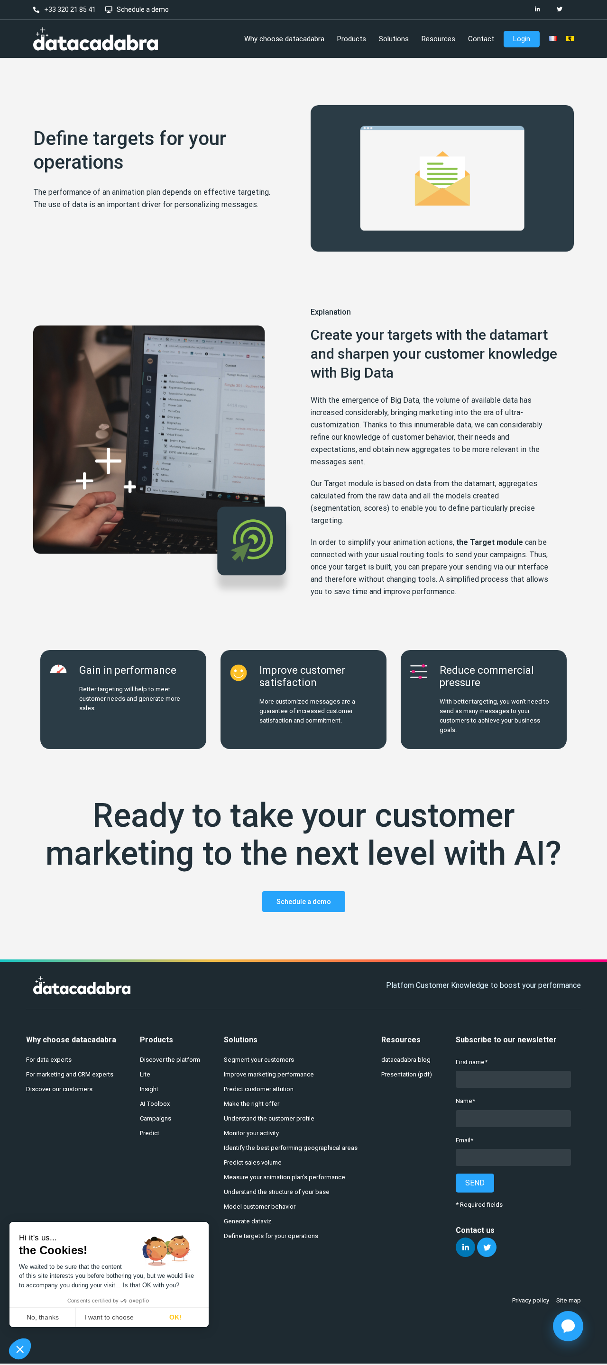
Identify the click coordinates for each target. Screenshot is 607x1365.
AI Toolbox (155, 1103)
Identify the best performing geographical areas (291, 1147)
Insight (149, 1089)
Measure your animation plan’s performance (284, 1177)
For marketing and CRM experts (69, 1074)
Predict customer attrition (259, 1089)
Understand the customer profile (269, 1118)
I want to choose (109, 1317)
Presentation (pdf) (406, 1074)
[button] (20, 1349)
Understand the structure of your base (277, 1191)
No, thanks (43, 1317)
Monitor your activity (251, 1133)
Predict (149, 1133)
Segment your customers (259, 1059)
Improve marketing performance (269, 1074)
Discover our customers (59, 1089)
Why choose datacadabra (71, 1039)
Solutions (241, 1039)
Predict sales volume (253, 1162)
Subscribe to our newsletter (506, 1039)
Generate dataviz (247, 1221)
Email (463, 1140)
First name (470, 1062)
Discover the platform (170, 1059)
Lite (145, 1074)
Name (464, 1100)
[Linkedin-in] (537, 9)
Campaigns (155, 1118)
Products (156, 1039)
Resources (401, 1039)
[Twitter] (559, 9)
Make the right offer (251, 1103)
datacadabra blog (406, 1059)
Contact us (475, 1230)
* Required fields (479, 1204)
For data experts (49, 1059)
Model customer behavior (259, 1206)
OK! (175, 1317)
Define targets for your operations (271, 1235)
